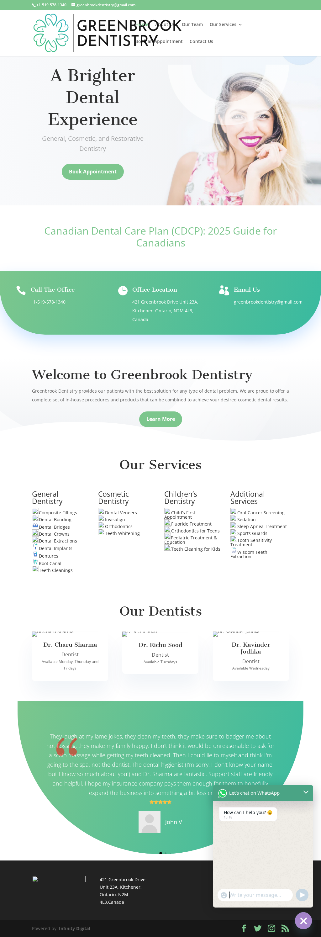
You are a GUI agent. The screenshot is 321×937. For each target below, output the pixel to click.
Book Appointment (93, 171)
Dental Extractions (58, 541)
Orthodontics (119, 526)
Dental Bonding (55, 519)
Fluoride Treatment (191, 524)
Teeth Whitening (122, 533)
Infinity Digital (74, 928)
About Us (165, 24)
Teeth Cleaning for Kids (195, 549)
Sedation (246, 519)
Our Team (192, 24)
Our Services (223, 24)
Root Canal (50, 563)
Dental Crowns (54, 534)
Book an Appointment (159, 41)
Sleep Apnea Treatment (262, 526)
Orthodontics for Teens (195, 531)
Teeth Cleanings (56, 570)
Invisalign (115, 519)
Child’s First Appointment (179, 515)
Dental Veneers (121, 513)
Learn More (160, 419)
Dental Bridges (54, 527)
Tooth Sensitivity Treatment (251, 542)
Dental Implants (55, 548)
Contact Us (201, 41)
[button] (155, 853)
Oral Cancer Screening (261, 513)
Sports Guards (252, 533)
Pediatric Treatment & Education (190, 540)
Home (141, 24)
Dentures (48, 556)
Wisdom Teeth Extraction (248, 554)
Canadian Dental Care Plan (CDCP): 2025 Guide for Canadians (160, 236)
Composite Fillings (58, 513)
